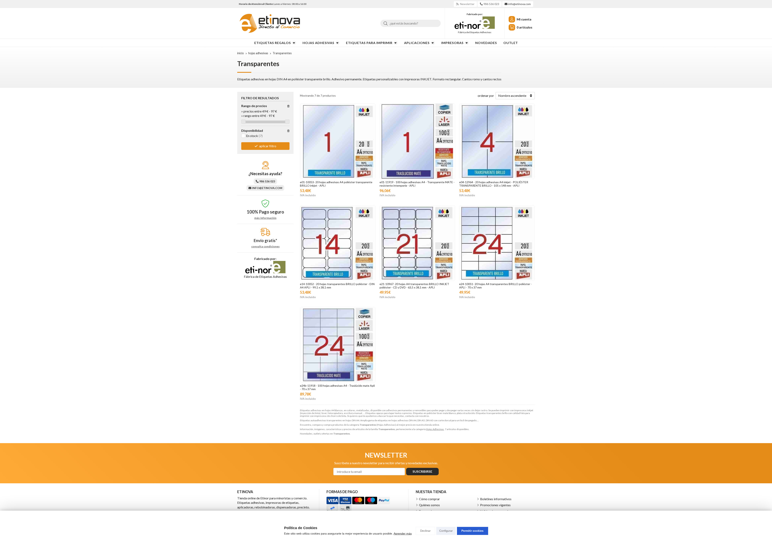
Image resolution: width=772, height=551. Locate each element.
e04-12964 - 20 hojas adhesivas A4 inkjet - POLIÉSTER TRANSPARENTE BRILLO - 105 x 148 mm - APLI (493, 183)
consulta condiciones (265, 246)
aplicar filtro (267, 146)
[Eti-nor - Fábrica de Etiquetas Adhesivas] (475, 22)
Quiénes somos (429, 505)
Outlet (510, 43)
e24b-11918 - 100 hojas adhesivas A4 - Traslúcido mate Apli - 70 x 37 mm (337, 387)
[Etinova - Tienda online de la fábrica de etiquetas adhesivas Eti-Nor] (270, 23)
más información (265, 218)
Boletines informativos (495, 499)
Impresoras (452, 43)
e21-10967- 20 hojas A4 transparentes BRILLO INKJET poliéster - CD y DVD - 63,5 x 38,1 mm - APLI (414, 285)
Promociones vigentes (495, 505)
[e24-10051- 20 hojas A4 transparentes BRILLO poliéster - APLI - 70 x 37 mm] (497, 243)
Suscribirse (422, 471)
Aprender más (403, 533)
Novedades (486, 43)
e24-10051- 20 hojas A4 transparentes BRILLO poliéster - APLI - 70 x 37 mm (495, 285)
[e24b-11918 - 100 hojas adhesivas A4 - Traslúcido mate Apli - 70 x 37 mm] (337, 344)
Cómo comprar (429, 499)
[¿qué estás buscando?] (410, 23)
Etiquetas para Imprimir (369, 43)
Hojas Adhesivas (318, 43)
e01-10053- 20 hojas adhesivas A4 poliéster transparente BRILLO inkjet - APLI (336, 183)
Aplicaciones (417, 43)
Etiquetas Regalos (272, 43)
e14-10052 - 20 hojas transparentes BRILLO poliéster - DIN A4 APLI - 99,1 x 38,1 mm (337, 285)
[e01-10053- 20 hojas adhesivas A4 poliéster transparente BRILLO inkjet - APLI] (337, 141)
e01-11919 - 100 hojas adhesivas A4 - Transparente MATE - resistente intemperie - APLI (417, 183)
